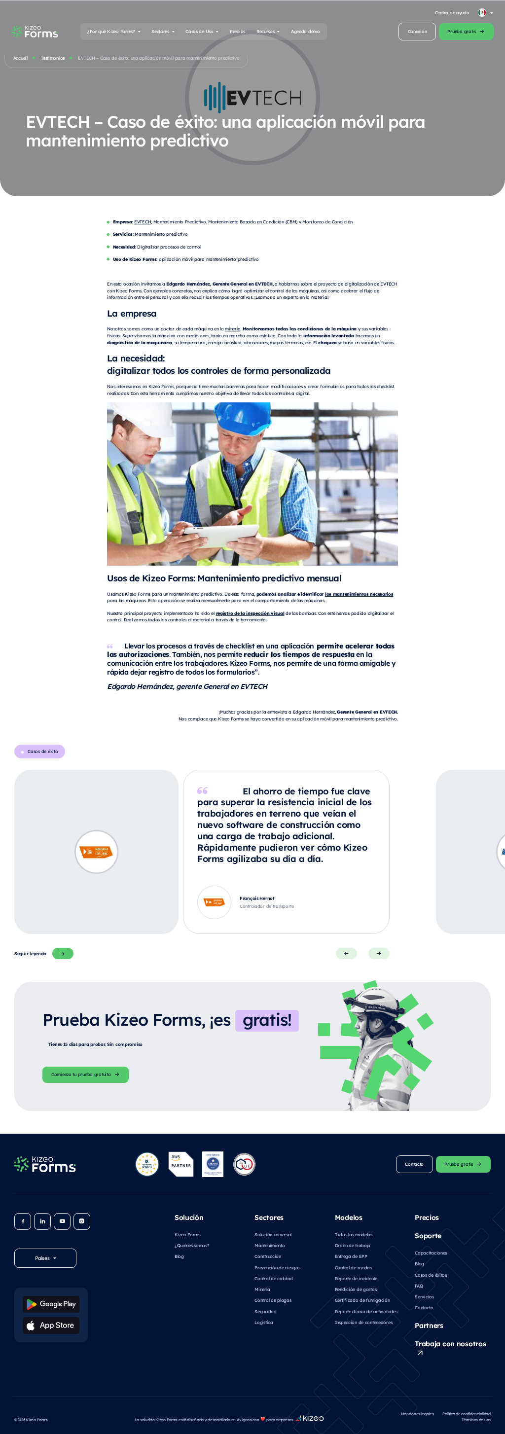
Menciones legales (417, 1413)
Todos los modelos (353, 1234)
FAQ (419, 1286)
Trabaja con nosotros (450, 1343)
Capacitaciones (431, 1252)
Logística (263, 1322)
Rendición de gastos (356, 1289)
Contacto (424, 1307)
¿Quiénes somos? (192, 1245)
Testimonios (53, 58)
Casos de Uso (199, 31)
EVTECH (142, 221)
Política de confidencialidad (466, 1413)
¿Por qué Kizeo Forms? (111, 31)
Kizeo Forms (187, 1234)
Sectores (160, 31)
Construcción (267, 1256)
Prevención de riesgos (277, 1267)
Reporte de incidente (356, 1278)
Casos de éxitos (431, 1275)
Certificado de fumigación (362, 1300)
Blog (179, 1256)
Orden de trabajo (352, 1245)
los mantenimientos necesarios (359, 593)
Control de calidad (273, 1278)
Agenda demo (305, 31)
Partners (429, 1325)
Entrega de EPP (351, 1256)
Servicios (424, 1296)
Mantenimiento (269, 1245)
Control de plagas (272, 1300)
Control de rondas (353, 1267)
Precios (237, 31)
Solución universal (272, 1234)
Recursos (265, 31)
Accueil (20, 58)
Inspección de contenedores (364, 1322)
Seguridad (265, 1311)
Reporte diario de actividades (366, 1311)
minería (232, 328)
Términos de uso (476, 1419)
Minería (262, 1289)
